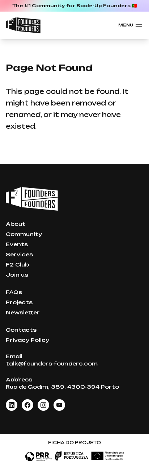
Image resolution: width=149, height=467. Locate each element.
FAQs (14, 292)
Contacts (21, 330)
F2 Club (17, 264)
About (15, 224)
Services (19, 254)
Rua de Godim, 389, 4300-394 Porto (62, 387)
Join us (17, 275)
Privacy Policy (27, 340)
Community (24, 234)
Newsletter (23, 312)
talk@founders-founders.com (52, 363)
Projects (19, 302)
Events (17, 244)
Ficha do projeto (74, 442)
